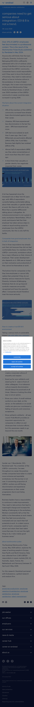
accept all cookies (17, 366)
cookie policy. (8, 352)
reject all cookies (17, 361)
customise (17, 357)
